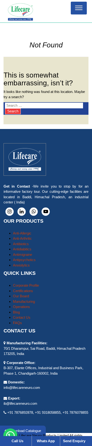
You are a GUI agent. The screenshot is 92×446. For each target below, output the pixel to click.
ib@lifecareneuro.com (20, 403)
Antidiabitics (22, 249)
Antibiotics (21, 244)
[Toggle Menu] (79, 8)
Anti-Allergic (22, 233)
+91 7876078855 (75, 412)
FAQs (17, 323)
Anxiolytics (21, 265)
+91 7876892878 (20, 412)
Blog (16, 312)
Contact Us (21, 317)
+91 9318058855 (48, 412)
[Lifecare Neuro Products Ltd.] (46, 11)
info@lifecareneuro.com (22, 388)
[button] (10, 435)
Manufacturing (24, 301)
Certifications (23, 291)
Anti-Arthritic (22, 238)
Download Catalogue (24, 431)
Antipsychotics (24, 260)
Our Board (21, 296)
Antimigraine (22, 255)
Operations (21, 307)
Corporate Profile (26, 285)
